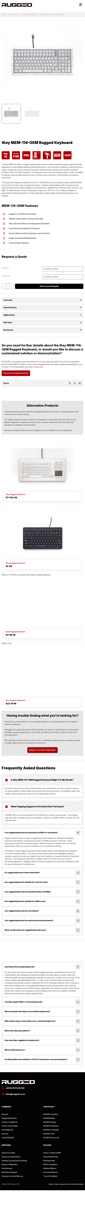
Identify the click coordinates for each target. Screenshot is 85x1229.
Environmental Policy (50, 1157)
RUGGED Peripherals (50, 1126)
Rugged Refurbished (9, 1118)
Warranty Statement (50, 1172)
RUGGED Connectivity (51, 1130)
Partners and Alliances (10, 1122)
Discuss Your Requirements (15, 373)
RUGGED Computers (50, 1114)
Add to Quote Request (49, 286)
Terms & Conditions (50, 1176)
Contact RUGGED (8, 1138)
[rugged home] (18, 1082)
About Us (5, 1114)
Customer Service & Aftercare (12, 1176)
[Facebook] (70, 383)
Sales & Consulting (8, 1153)
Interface (5, 268)
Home (3, 14)
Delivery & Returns (49, 1168)
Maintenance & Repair (9, 1172)
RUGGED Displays (49, 1122)
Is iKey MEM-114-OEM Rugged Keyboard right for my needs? (42, 780)
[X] (75, 383)
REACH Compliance (50, 1164)
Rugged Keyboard (46, 364)
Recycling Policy (49, 1161)
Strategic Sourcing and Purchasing (14, 1161)
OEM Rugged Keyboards (29, 14)
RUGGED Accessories (51, 1138)
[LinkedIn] (80, 383)
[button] (42, 300)
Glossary (5, 1134)
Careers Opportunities (10, 1126)
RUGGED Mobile (49, 1118)
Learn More (42, 498)
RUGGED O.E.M (13, 14)
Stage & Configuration (9, 1164)
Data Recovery (7, 1168)
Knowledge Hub (7, 1130)
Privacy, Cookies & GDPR (52, 1153)
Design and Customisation (11, 1157)
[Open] (80, 4)
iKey (11, 364)
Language (6, 276)
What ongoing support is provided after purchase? (37, 806)
